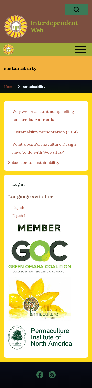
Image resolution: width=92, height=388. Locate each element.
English (18, 207)
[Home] (16, 26)
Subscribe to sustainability (33, 162)
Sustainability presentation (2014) (45, 131)
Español (18, 216)
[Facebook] (40, 375)
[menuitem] (18, 184)
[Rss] (52, 375)
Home (9, 86)
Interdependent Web (54, 27)
